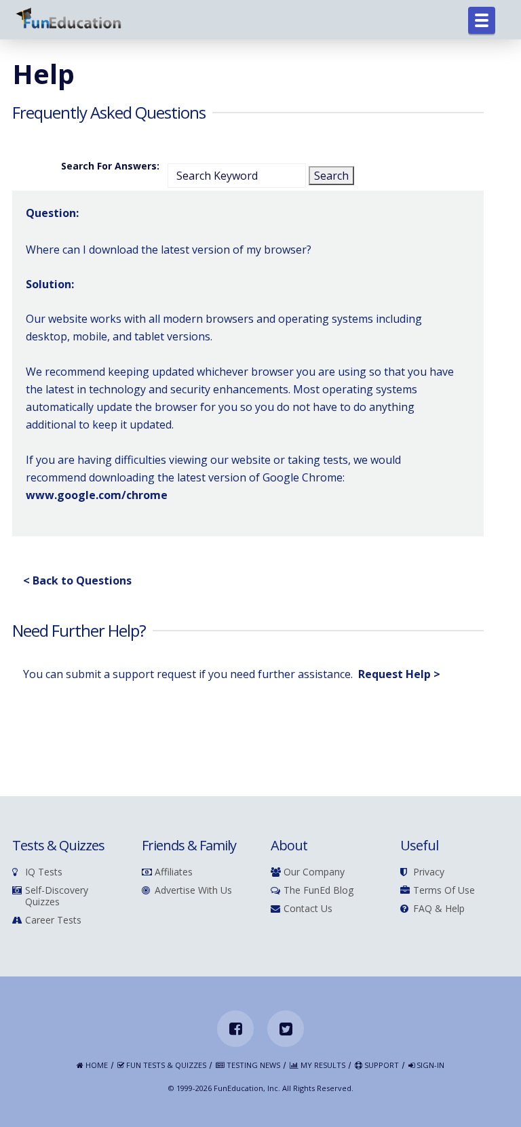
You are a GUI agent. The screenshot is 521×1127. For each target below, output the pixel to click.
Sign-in (429, 1065)
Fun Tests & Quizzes (165, 1065)
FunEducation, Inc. (247, 1088)
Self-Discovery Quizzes (56, 896)
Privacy (428, 872)
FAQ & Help (439, 909)
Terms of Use (444, 890)
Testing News (252, 1065)
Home (95, 1065)
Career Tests (53, 920)
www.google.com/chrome (97, 495)
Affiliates (174, 872)
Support (380, 1065)
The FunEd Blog (318, 890)
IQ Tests (43, 872)
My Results (321, 1065)
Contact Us (308, 909)
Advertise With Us (193, 890)
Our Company (314, 872)
